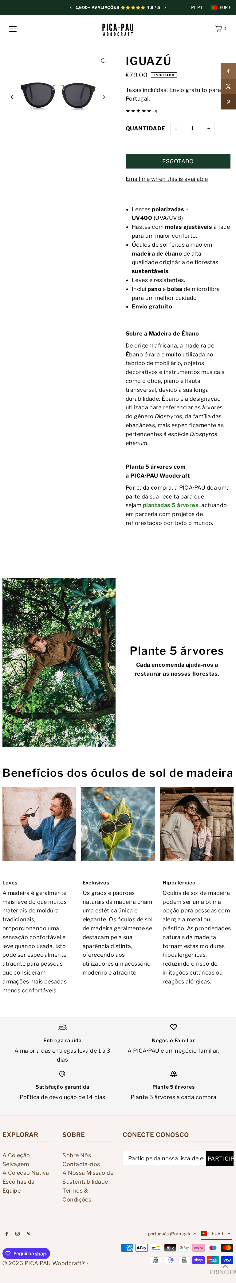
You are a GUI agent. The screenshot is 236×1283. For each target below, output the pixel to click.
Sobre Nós (76, 1155)
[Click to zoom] (103, 61)
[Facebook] (7, 1234)
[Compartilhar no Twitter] (228, 86)
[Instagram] (17, 1234)
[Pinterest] (28, 1234)
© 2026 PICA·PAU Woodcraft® (43, 1263)
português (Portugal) (169, 1233)
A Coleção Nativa (25, 1173)
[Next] (165, 7)
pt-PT (197, 7)
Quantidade (146, 128)
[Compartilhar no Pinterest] (228, 101)
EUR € (226, 7)
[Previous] (71, 7)
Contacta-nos (81, 1164)
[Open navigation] (13, 28)
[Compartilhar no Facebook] (228, 71)
